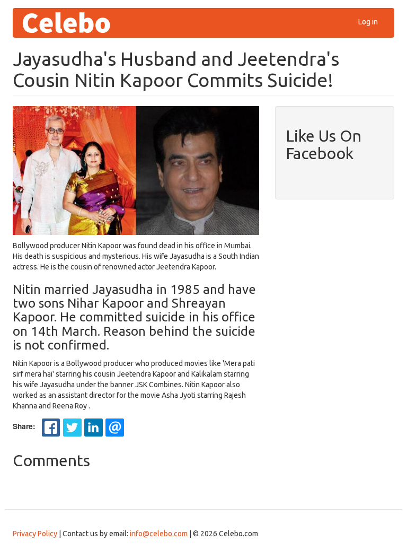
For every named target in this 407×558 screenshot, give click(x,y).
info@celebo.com (159, 533)
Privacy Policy (35, 533)
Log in (368, 22)
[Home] (70, 23)
